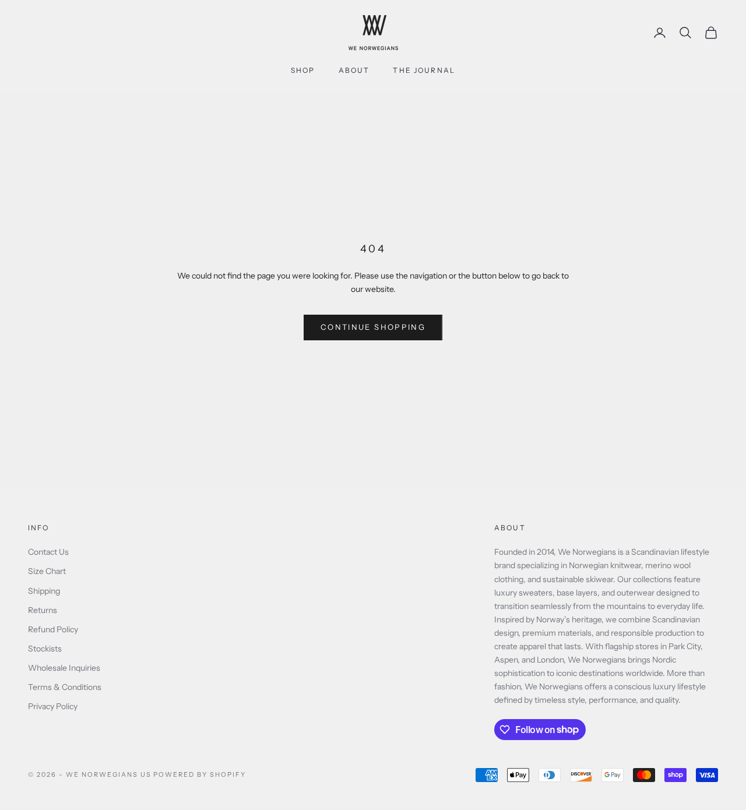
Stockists (45, 648)
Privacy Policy (53, 706)
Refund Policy (53, 629)
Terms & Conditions (64, 687)
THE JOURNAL (424, 70)
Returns (42, 610)
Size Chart (47, 571)
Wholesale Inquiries (64, 668)
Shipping (44, 591)
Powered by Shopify (199, 774)
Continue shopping (373, 327)
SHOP (303, 70)
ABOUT (354, 70)
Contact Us (48, 552)
